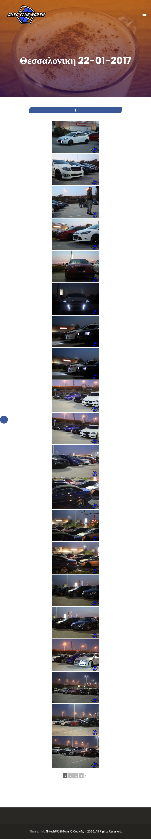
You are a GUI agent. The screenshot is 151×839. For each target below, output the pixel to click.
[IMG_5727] (75, 169)
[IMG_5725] (75, 137)
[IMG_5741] (75, 525)
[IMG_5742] (75, 558)
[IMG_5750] (75, 752)
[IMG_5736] (75, 396)
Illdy (42, 831)
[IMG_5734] (75, 364)
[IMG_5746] (75, 655)
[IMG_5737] (75, 428)
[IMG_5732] (75, 299)
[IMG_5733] (75, 331)
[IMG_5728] (75, 202)
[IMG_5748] (75, 687)
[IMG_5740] (75, 493)
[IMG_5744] (75, 622)
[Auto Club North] (26, 14)
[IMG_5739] (75, 461)
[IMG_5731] (75, 266)
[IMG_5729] (75, 234)
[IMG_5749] (75, 720)
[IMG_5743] (75, 590)
